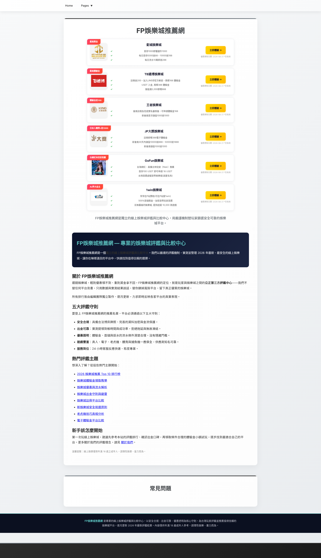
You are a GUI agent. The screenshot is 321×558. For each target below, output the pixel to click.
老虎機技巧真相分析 (90, 414)
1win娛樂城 (154, 190)
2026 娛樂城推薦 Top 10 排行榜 (98, 374)
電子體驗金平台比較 (90, 420)
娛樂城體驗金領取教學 (92, 380)
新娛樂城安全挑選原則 (92, 407)
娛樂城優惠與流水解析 (92, 387)
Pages (87, 5)
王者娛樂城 (154, 105)
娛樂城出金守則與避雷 (92, 394)
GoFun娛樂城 (154, 160)
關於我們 (127, 442)
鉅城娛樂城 (154, 45)
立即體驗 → (216, 50)
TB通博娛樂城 (154, 74)
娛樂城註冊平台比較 (90, 400)
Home (69, 5)
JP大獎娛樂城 (154, 131)
